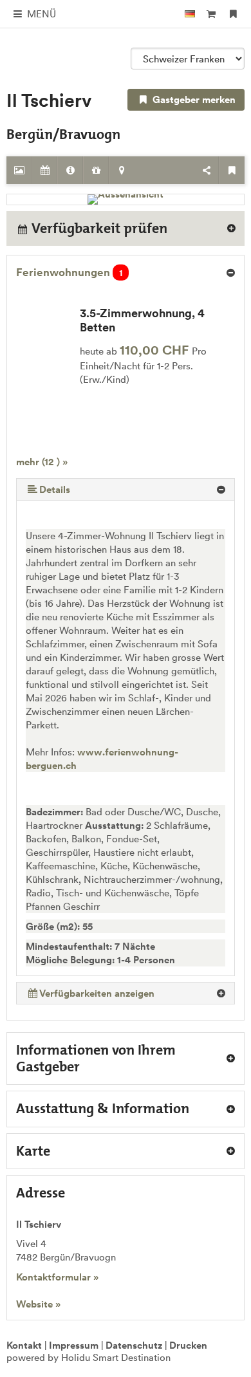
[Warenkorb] (211, 14)
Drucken (188, 1345)
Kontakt (24, 1345)
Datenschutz (134, 1345)
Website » (38, 1304)
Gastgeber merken (193, 99)
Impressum (73, 1345)
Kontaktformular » (57, 1277)
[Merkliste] (233, 14)
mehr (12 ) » (42, 462)
